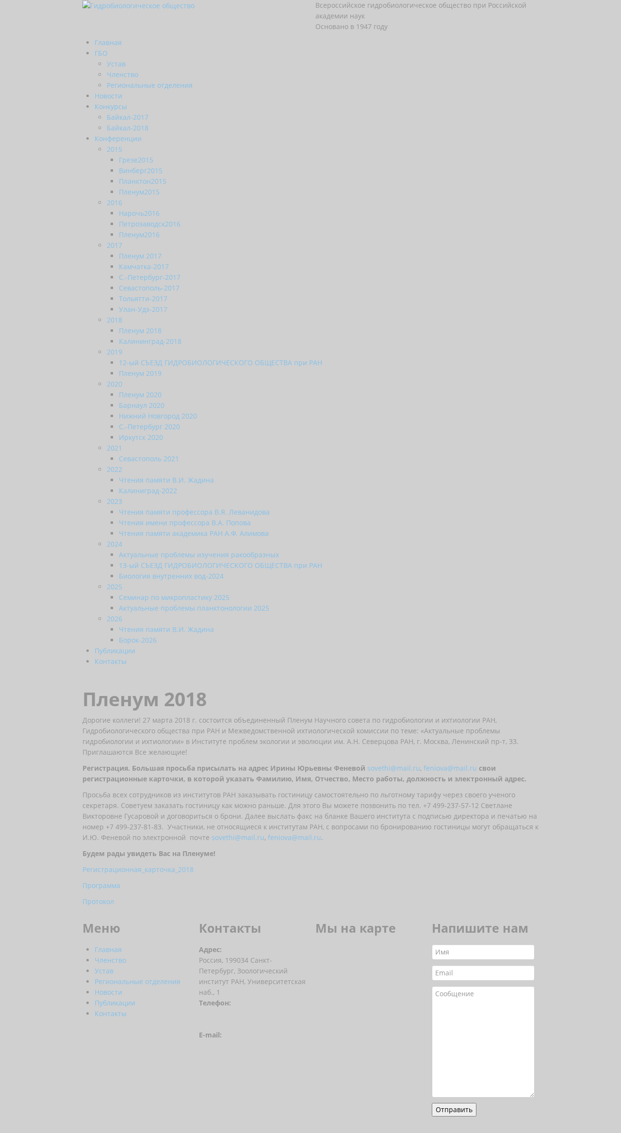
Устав (116, 63)
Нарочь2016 (139, 213)
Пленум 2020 (140, 394)
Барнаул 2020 (141, 405)
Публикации (115, 650)
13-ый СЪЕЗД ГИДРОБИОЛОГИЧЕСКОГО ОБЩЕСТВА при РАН (220, 565)
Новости (108, 95)
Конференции (118, 138)
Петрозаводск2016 (149, 223)
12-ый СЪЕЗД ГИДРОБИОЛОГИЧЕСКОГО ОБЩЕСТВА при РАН (220, 362)
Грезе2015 (136, 159)
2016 (114, 202)
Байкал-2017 (127, 117)
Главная (108, 42)
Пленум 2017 (140, 255)
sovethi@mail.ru (393, 768)
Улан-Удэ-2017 (143, 309)
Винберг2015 (141, 170)
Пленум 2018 (140, 330)
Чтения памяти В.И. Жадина (166, 480)
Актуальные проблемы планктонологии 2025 (194, 608)
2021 (114, 448)
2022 (114, 469)
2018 (114, 319)
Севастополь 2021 (149, 458)
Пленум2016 (139, 234)
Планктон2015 (142, 181)
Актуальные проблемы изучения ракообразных (199, 554)
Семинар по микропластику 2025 (174, 597)
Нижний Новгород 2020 (158, 416)
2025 (114, 586)
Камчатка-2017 (144, 266)
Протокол (98, 901)
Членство (122, 74)
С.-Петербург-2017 (149, 277)
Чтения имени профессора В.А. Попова (185, 522)
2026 (114, 618)
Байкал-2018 (127, 127)
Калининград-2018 (150, 341)
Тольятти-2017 (143, 298)
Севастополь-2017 (149, 287)
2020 (114, 383)
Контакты (111, 661)
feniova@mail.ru (450, 768)
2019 (114, 351)
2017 (114, 245)
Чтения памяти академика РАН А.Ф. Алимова (194, 533)
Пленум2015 (139, 191)
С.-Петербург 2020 (149, 426)
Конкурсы (111, 106)
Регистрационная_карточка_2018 (138, 869)
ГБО (101, 53)
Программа (101, 885)
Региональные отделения (150, 85)
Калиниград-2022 (148, 490)
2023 (114, 501)
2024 (114, 544)
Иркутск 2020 (141, 437)
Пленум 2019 (140, 373)
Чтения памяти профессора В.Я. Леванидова (194, 512)
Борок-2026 (138, 640)
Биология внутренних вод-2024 (171, 576)
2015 (114, 149)
